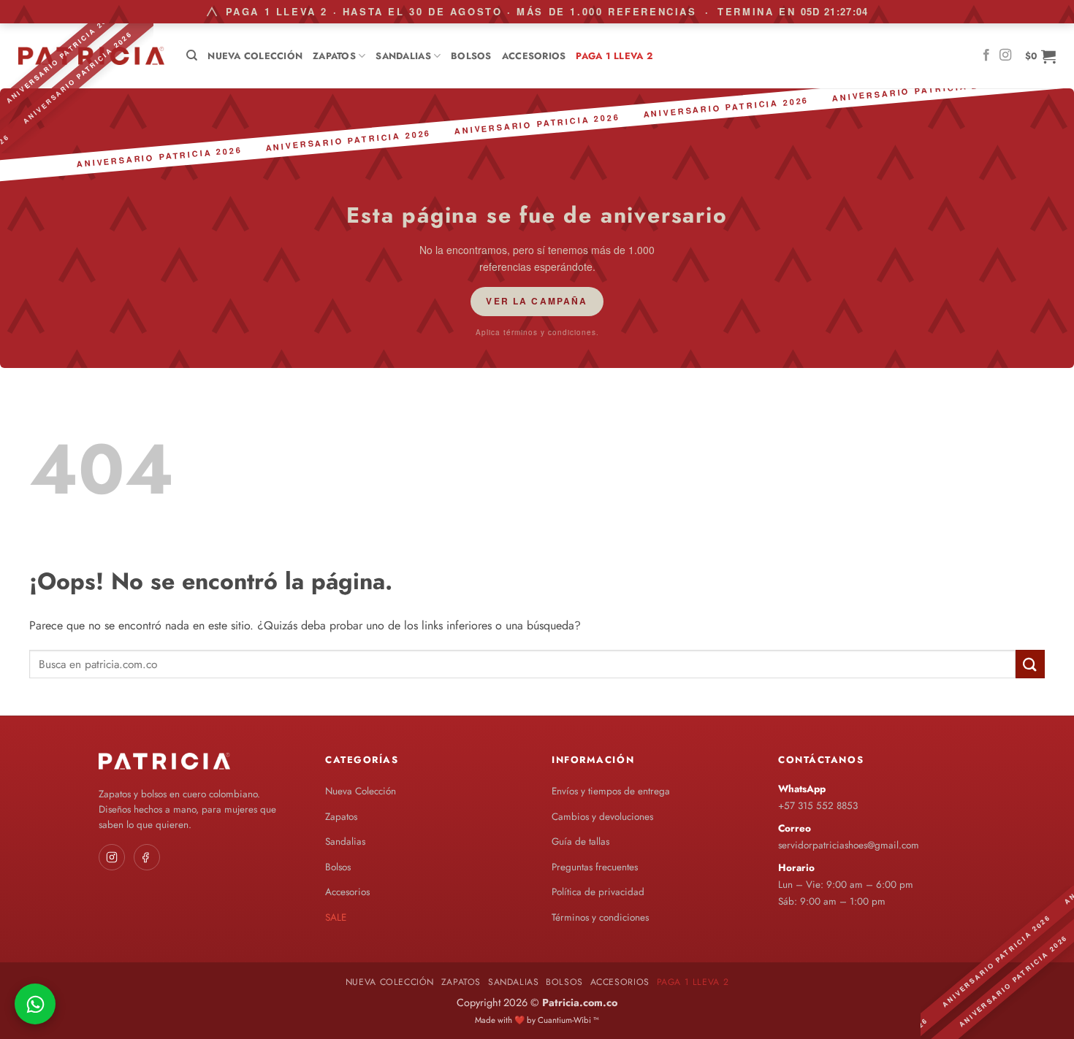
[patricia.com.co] (91, 56)
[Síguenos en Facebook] (986, 55)
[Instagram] (112, 857)
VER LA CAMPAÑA (536, 300)
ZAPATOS (334, 56)
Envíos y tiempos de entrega (611, 791)
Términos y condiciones (600, 917)
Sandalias (403, 56)
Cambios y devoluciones (602, 817)
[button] (1040, 56)
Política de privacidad (598, 892)
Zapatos (341, 817)
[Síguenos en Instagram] (1005, 55)
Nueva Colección (254, 56)
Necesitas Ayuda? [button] (35, 1004)
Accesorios (534, 56)
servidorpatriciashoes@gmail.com (848, 845)
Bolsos (471, 56)
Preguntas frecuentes (595, 867)
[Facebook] (147, 857)
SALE (335, 917)
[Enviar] (1030, 664)
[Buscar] (191, 55)
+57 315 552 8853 (818, 806)
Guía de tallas (580, 841)
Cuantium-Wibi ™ (568, 1020)
